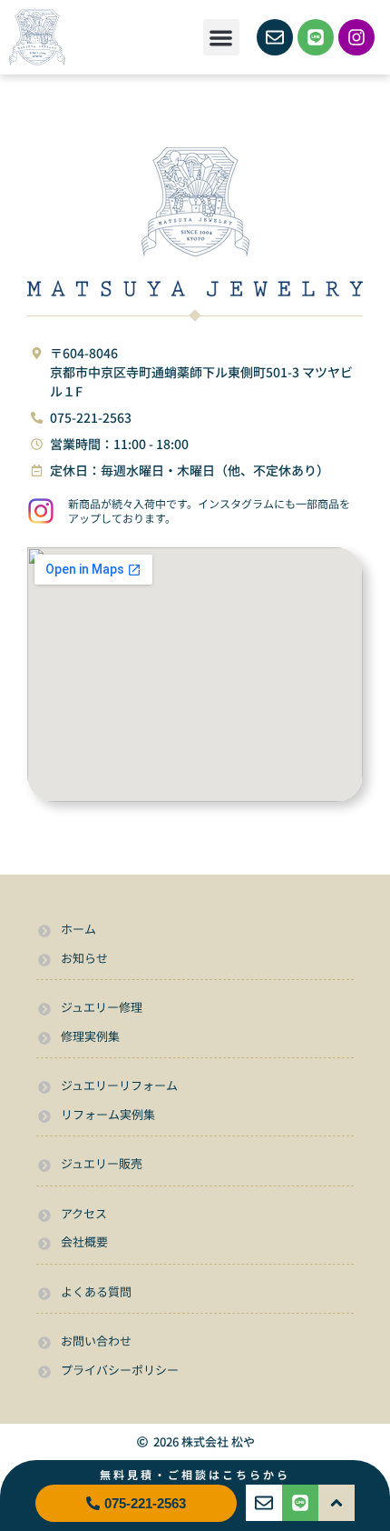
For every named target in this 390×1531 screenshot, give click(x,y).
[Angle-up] (336, 1503)
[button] (221, 37)
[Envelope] (275, 37)
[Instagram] (356, 37)
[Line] (315, 37)
